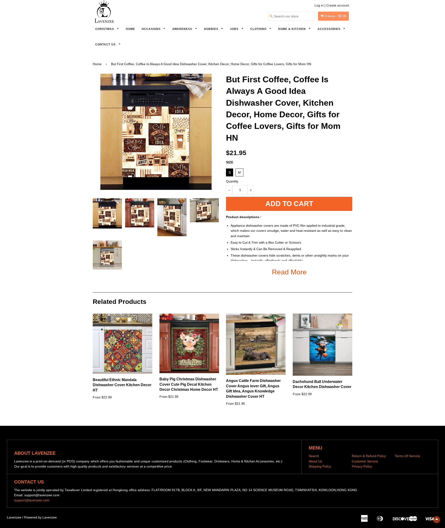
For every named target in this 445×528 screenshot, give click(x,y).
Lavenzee (14, 517)
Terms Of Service (407, 456)
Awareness (182, 29)
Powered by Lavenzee (40, 517)
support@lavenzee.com (31, 500)
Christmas (105, 29)
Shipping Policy (320, 466)
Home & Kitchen (292, 29)
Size (229, 162)
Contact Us (106, 44)
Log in (319, 5)
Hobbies (211, 29)
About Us (315, 461)
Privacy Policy (362, 466)
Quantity (232, 181)
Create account (337, 5)
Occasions (152, 29)
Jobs (234, 29)
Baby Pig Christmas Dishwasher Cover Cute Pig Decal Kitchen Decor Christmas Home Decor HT (188, 384)
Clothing (258, 29)
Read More (289, 272)
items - (335, 16)
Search (314, 456)
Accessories (329, 29)
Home (130, 29)
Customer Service (365, 461)
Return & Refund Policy (369, 456)
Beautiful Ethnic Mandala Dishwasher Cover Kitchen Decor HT (122, 385)
